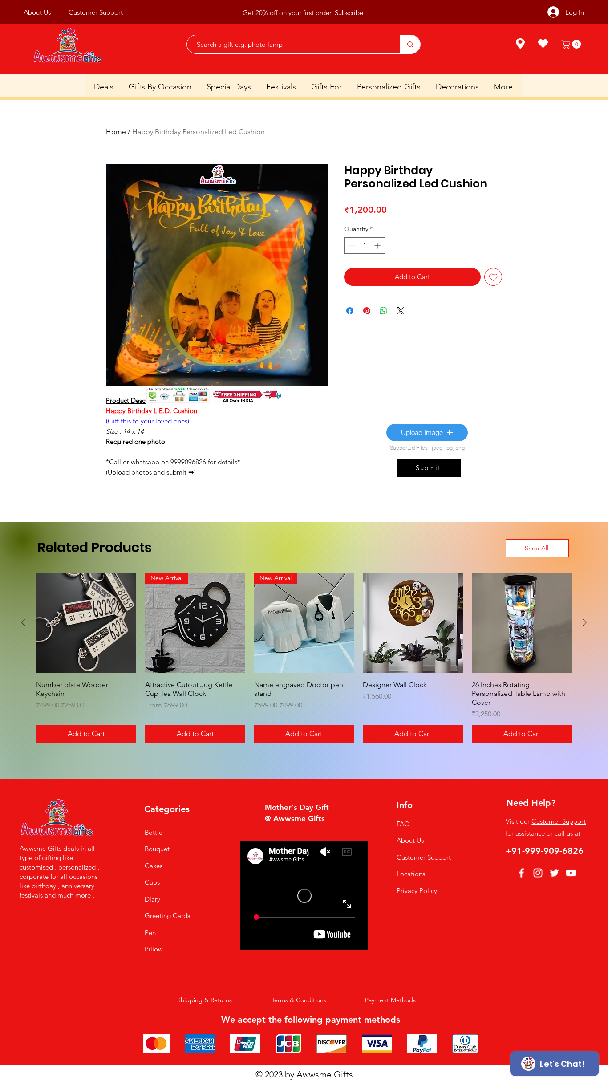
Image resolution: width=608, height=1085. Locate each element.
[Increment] (378, 245)
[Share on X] (400, 310)
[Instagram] (538, 873)
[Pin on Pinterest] (366, 310)
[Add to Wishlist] (493, 277)
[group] (304, 658)
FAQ (403, 824)
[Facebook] (521, 873)
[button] (572, 44)
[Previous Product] (23, 622)
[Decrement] (351, 245)
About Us (410, 840)
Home (116, 131)
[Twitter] (554, 873)
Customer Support (424, 857)
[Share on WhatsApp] (383, 310)
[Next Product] (585, 622)
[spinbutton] (365, 245)
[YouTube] (571, 873)
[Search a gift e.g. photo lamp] (410, 44)
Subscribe (349, 12)
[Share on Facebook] (350, 310)
